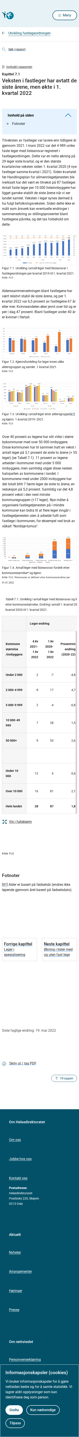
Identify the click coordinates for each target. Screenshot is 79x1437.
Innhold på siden (21, 115)
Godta (14, 1410)
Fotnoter (18, 124)
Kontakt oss (18, 1178)
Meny (67, 15)
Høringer (15, 1291)
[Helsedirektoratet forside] (7, 15)
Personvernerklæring (25, 1359)
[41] (72, 414)
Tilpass (15, 1423)
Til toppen (66, 1078)
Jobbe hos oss (20, 1159)
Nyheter (15, 1252)
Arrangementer (20, 1271)
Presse (14, 1310)
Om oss (15, 1140)
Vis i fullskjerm (20, 822)
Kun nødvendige (43, 1410)
